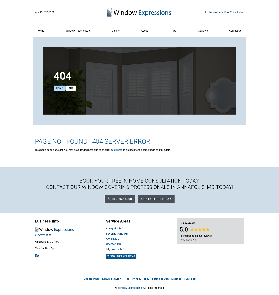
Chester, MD (113, 244)
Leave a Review (111, 278)
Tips (173, 30)
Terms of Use (160, 278)
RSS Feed (190, 278)
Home (40, 30)
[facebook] (37, 256)
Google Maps (91, 278)
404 (71, 88)
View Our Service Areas (121, 256)
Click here (116, 149)
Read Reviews (188, 239)
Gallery (116, 30)
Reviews (203, 30)
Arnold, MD (112, 238)
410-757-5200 (46, 12)
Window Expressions (130, 287)
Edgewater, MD (115, 249)
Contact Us (235, 30)
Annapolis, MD (114, 228)
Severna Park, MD (117, 233)
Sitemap (176, 278)
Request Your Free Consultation (226, 12)
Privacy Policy (140, 278)
